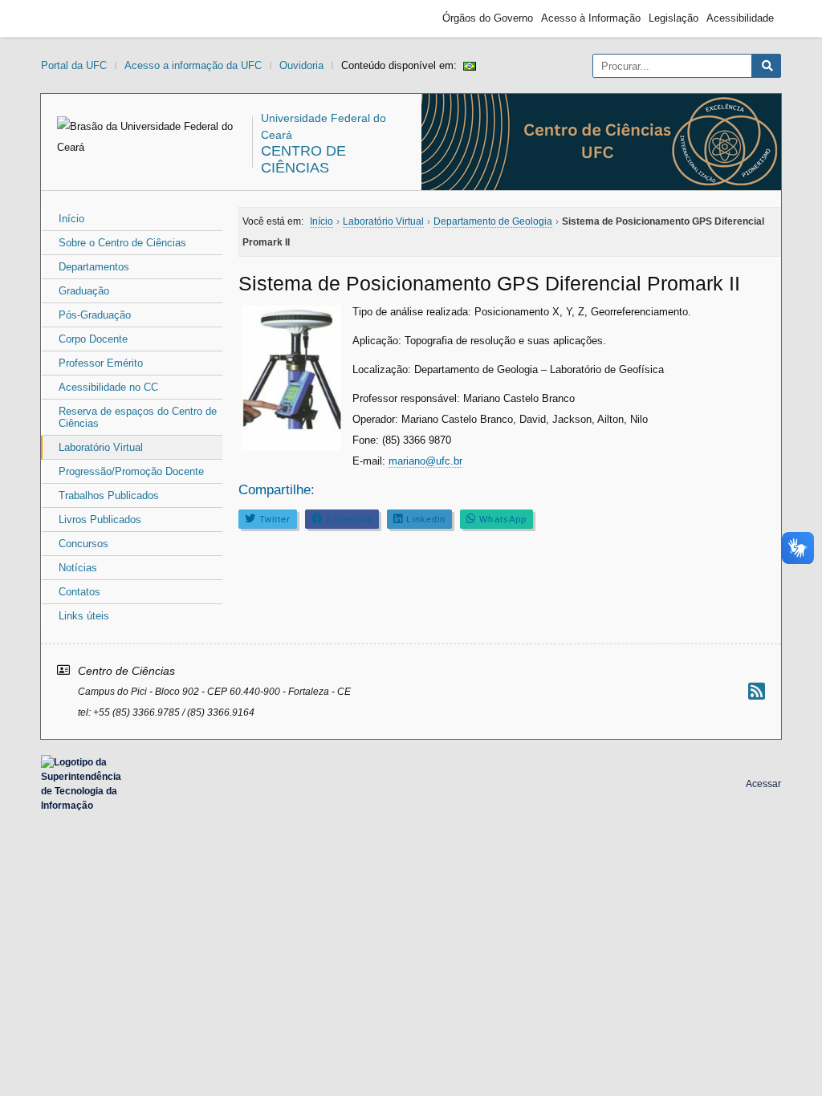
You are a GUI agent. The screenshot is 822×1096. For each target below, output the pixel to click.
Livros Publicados (100, 519)
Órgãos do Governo (487, 18)
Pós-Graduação (95, 315)
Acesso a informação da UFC (193, 65)
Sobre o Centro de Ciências (122, 243)
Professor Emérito (101, 363)
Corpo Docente (93, 339)
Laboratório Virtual (101, 447)
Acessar (763, 784)
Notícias (78, 568)
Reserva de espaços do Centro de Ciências (138, 417)
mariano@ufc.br (425, 461)
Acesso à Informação (591, 18)
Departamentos (94, 267)
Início (71, 219)
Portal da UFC (74, 65)
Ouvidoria (301, 65)
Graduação (84, 291)
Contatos (79, 592)
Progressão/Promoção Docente (131, 471)
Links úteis (84, 616)
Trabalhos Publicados (109, 495)
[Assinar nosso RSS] (756, 691)
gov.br (77, 18)
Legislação (673, 18)
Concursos (83, 544)
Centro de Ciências (303, 159)
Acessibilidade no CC (108, 387)
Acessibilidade (740, 18)
